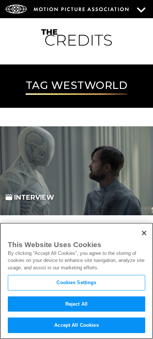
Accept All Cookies (76, 325)
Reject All (76, 304)
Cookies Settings (76, 282)
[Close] (144, 233)
